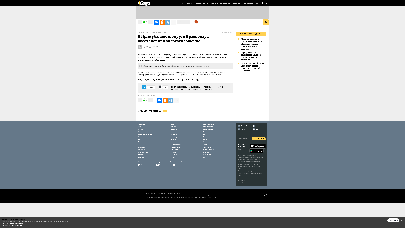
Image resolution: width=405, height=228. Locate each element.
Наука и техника (176, 142)
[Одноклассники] (162, 22)
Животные (141, 147)
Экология (206, 152)
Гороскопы (141, 124)
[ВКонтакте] (156, 22)
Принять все (393, 220)
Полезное (236, 3)
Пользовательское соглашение (248, 164)
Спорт (205, 139)
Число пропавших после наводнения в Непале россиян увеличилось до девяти (251, 44)
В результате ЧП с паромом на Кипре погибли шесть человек (251, 56)
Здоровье (141, 149)
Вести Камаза (242, 183)
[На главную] (144, 3)
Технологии (207, 147)
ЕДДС (177, 79)
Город (140, 139)
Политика (174, 154)
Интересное (225, 3)
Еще (256, 3)
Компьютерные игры (178, 132)
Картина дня (187, 3)
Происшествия (159, 33)
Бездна (178, 165)
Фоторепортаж (208, 149)
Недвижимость (176, 144)
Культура (174, 134)
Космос (173, 126)
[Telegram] (167, 22)
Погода (173, 152)
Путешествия (208, 126)
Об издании (241, 180)
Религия (206, 132)
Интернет (141, 154)
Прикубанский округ (190, 79)
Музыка (173, 139)
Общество (174, 149)
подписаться (259, 138)
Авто (139, 126)
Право (173, 157)
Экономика (207, 154)
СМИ (205, 134)
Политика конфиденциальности (248, 171)
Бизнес (140, 129)
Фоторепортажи (164, 165)
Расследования (208, 129)
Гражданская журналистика (206, 3)
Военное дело (142, 132)
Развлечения (247, 3)
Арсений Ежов (149, 48)
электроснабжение (165, 79)
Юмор (205, 157)
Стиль (205, 142)
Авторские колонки (147, 165)
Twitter (243, 129)
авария (141, 79)
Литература (175, 137)
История (141, 157)
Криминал (174, 129)
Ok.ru (257, 126)
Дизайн (140, 142)
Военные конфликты (145, 134)
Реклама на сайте (243, 178)
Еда (139, 144)
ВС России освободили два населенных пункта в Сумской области (252, 67)
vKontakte (244, 126)
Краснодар (150, 79)
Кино (172, 124)
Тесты (205, 144)
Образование (175, 147)
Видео (140, 137)
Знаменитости (143, 152)
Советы (206, 137)
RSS (256, 129)
